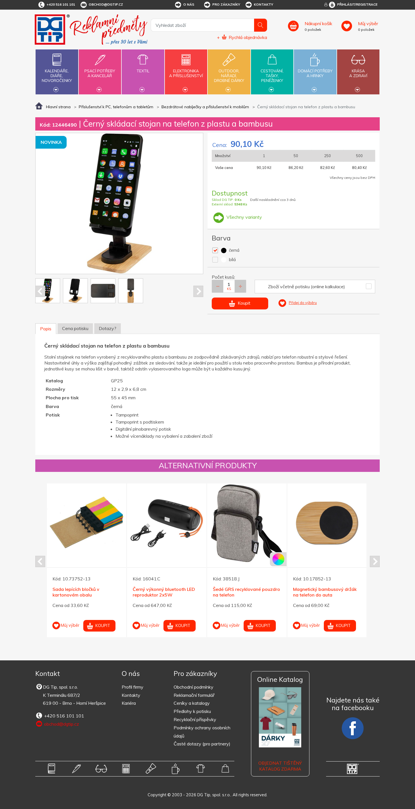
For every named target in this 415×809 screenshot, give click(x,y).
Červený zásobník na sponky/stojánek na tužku (239, 592)
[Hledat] (260, 25)
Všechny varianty (243, 217)
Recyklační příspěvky (195, 719)
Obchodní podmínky (193, 687)
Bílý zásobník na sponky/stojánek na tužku (319, 592)
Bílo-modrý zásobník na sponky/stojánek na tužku (79, 592)
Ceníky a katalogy (192, 703)
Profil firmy (132, 687)
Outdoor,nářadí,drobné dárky (229, 75)
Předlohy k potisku (192, 711)
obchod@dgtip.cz (106, 4)
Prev (40, 291)
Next (198, 291)
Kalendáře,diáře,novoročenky (57, 75)
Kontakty (263, 4)
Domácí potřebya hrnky (315, 73)
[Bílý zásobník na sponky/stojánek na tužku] (327, 523)
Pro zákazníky (226, 4)
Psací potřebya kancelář (99, 73)
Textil (143, 70)
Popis (45, 328)
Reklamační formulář (194, 695)
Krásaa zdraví (358, 73)
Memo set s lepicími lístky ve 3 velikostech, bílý (164, 592)
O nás (188, 4)
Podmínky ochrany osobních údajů (202, 732)
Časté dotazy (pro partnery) (202, 744)
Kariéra (129, 703)
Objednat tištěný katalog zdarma (280, 766)
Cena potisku (75, 328)
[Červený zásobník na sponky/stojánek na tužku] (247, 523)
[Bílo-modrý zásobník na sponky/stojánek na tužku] (86, 523)
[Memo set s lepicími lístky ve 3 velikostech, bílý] (166, 523)
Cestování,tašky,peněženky (272, 75)
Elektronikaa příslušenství (186, 73)
